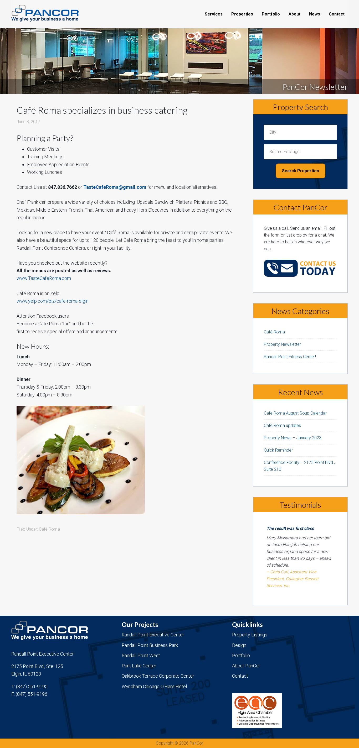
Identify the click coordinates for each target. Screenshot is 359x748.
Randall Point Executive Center (153, 634)
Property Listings (249, 634)
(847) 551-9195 (32, 686)
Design (239, 645)
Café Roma (49, 529)
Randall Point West (141, 655)
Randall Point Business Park (150, 645)
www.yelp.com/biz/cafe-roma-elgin (53, 301)
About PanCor (246, 665)
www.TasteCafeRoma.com (44, 278)
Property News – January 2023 (292, 437)
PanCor (53, 13)
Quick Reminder (278, 450)
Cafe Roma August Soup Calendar (295, 413)
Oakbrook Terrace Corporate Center (158, 676)
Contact (240, 676)
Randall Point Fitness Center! (290, 356)
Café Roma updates (282, 425)
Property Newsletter (282, 344)
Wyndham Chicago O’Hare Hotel (154, 686)
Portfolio (241, 655)
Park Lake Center (139, 665)
